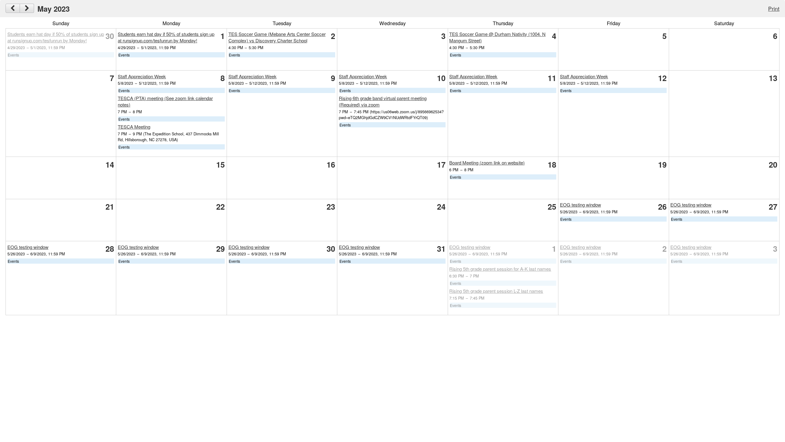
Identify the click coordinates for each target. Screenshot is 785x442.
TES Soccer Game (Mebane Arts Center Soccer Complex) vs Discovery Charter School (277, 37)
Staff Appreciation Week (142, 76)
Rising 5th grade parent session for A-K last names (500, 269)
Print (773, 8)
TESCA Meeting (134, 126)
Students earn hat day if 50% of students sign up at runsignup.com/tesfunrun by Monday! (55, 37)
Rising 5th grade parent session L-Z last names (496, 291)
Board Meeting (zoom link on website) (487, 162)
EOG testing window (580, 204)
